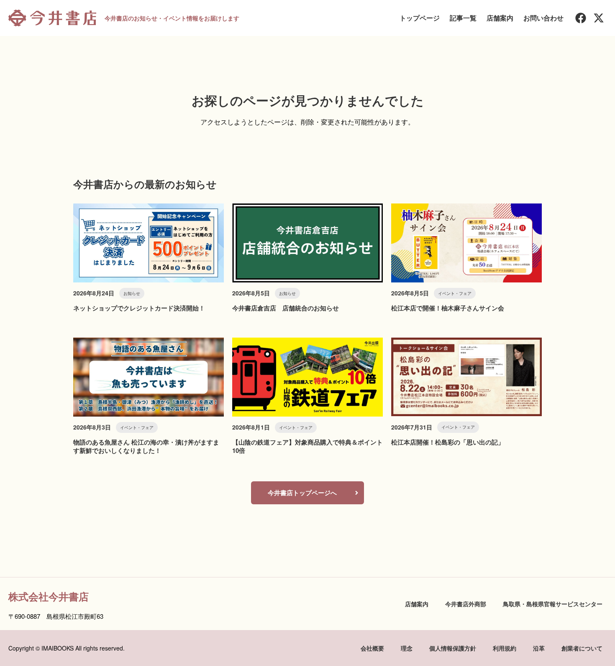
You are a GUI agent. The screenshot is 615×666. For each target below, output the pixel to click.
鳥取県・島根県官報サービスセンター (552, 604)
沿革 (539, 648)
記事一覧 (463, 18)
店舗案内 (500, 18)
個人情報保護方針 (452, 648)
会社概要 (372, 648)
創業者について (581, 648)
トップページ (420, 18)
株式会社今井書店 (48, 596)
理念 (407, 648)
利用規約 (504, 648)
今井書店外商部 (465, 604)
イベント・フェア (455, 293)
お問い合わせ (543, 18)
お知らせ (131, 293)
